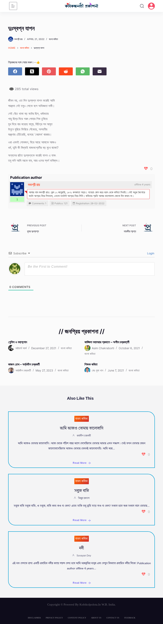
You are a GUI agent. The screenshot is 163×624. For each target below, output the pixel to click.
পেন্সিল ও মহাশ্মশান (17, 342)
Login (150, 253)
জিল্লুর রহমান (83, 498)
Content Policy (77, 618)
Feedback (129, 618)
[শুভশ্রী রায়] (17, 189)
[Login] (151, 6)
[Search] (142, 6)
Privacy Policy (54, 618)
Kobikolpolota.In (90, 604)
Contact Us (112, 618)
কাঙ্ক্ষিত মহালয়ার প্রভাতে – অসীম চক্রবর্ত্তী (106, 342)
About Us (96, 618)
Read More (80, 463)
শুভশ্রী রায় (34, 185)
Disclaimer (34, 618)
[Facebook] (15, 71)
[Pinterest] (49, 71)
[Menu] (13, 6)
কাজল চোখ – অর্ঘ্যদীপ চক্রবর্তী (24, 364)
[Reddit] (66, 71)
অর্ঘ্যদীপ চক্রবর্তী (84, 436)
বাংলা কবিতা (53, 39)
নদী (81, 548)
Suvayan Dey (84, 556)
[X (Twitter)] (32, 71)
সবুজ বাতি (81, 491)
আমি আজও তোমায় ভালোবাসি (81, 428)
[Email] (100, 71)
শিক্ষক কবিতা (90, 364)
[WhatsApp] (83, 71)
